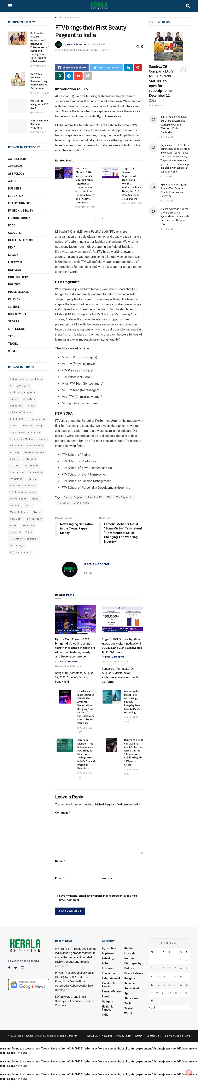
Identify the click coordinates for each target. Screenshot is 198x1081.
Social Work (17, 314)
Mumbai (15, 505)
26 (163, 992)
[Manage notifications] (189, 1072)
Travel (13, 343)
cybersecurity (37, 419)
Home (58, 17)
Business (14, 188)
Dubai (42, 439)
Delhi (13, 425)
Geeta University (34, 452)
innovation (35, 472)
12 (163, 976)
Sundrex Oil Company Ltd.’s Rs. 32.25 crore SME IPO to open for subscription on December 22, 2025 (161, 83)
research (15, 532)
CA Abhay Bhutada (21, 412)
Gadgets (14, 232)
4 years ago (39, 132)
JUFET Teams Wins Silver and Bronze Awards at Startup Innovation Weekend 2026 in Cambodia (174, 124)
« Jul (152, 1007)
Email (60, 878)
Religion (14, 299)
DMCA (139, 1035)
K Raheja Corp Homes (23, 492)
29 (181, 992)
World (13, 351)
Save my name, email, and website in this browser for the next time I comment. (98, 898)
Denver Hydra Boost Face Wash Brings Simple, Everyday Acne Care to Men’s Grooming (132, 702)
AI (11, 386)
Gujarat (14, 459)
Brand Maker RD (68, 1035)
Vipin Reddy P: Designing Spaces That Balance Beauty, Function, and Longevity (173, 190)
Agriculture (17, 159)
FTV (109, 497)
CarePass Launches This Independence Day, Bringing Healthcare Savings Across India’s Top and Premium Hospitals (86, 754)
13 (169, 976)
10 (152, 976)
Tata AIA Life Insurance (24, 539)
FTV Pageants (124, 497)
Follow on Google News (176, 1035)
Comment (62, 812)
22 (181, 984)
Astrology (16, 173)
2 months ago (40, 93)
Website (107, 878)
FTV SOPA (63, 503)
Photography (18, 277)
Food (11, 225)
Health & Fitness (116, 630)
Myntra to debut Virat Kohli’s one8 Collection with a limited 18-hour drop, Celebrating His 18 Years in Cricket (133, 752)
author (14, 399)
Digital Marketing (31, 425)
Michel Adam (81, 503)
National (14, 269)
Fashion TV (95, 497)
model (35, 499)
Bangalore (29, 399)
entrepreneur (35, 445)
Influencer (31, 465)
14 (175, 976)
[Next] (102, 218)
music (28, 505)
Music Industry (19, 512)
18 (157, 984)
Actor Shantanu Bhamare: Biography (39, 124)
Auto (12, 181)
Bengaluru (16, 406)
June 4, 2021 (99, 44)
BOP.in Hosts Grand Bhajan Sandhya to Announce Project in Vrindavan (74, 1001)
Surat (29, 532)
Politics (14, 284)
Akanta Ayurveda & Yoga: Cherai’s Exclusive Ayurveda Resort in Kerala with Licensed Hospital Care (174, 216)
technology (17, 545)
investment (16, 479)
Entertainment (72, 17)
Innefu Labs (17, 472)
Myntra (37, 512)
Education (16, 195)
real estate (27, 525)
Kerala (13, 254)
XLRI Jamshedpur (20, 552)
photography (34, 519)
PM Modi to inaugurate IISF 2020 (39, 104)
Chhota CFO (17, 419)
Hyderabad (30, 459)
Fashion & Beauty (86, 50)
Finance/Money (19, 217)
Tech (11, 336)
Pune (13, 525)
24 (152, 992)
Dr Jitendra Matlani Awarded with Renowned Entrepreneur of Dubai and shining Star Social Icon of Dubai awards (39, 47)
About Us (92, 1035)
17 (152, 984)
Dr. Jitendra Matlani (22, 439)
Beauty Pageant (74, 497)
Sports (13, 321)
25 (157, 992)
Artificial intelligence (23, 392)
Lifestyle (103, 50)
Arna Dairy (23, 386)
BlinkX (31, 406)
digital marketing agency (25, 432)
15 (181, 976)
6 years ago (39, 112)
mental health (18, 499)
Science (14, 306)
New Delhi (16, 519)
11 (157, 976)
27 (169, 992)
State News (16, 328)
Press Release (18, 291)
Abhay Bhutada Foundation (26, 379)
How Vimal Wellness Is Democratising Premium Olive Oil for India (38, 81)
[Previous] (95, 218)
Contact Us (153, 1035)
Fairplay (14, 452)
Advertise (107, 1035)
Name (60, 861)
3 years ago (39, 66)
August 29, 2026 (86, 207)
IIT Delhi (15, 465)
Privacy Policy (123, 1035)
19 (163, 984)
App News (15, 166)
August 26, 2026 (133, 203)
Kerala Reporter (76, 44)
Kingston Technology (23, 485)
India (11, 247)
